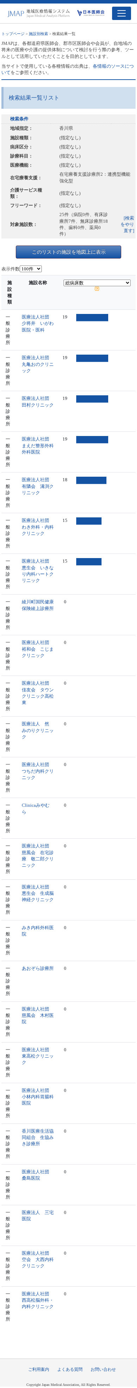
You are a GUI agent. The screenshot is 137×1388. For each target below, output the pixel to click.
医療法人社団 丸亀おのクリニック (38, 364)
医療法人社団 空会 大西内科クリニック (38, 1259)
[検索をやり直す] (127, 224)
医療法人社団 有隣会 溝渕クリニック (38, 486)
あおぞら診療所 (38, 968)
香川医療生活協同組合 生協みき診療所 (38, 1137)
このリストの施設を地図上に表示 (69, 252)
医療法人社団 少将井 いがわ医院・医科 (38, 323)
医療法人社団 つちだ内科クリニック (38, 771)
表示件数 (10, 268)
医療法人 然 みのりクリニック (38, 730)
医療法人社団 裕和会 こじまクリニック (38, 649)
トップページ (13, 34)
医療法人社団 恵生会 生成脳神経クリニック (38, 893)
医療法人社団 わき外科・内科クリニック (38, 527)
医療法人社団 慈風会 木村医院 (38, 1015)
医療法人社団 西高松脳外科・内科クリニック (38, 1300)
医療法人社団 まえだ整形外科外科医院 (38, 445)
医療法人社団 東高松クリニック (38, 1056)
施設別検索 (38, 34)
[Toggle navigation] (121, 13)
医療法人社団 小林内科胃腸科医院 (38, 1097)
